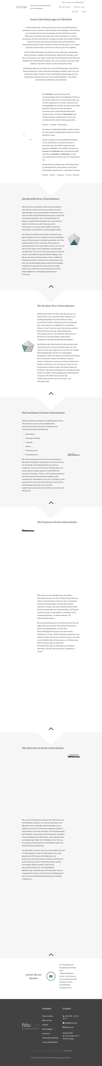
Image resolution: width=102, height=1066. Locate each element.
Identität (45, 175)
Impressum (46, 1033)
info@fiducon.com (71, 1023)
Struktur (52, 175)
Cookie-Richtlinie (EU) (50, 1042)
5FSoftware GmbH (68, 1050)
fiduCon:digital (47, 1029)
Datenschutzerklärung (50, 1038)
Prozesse (69, 175)
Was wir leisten (47, 1016)
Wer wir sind (46, 1020)
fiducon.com (69, 1027)
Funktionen (61, 175)
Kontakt (45, 1025)
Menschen (76, 175)
